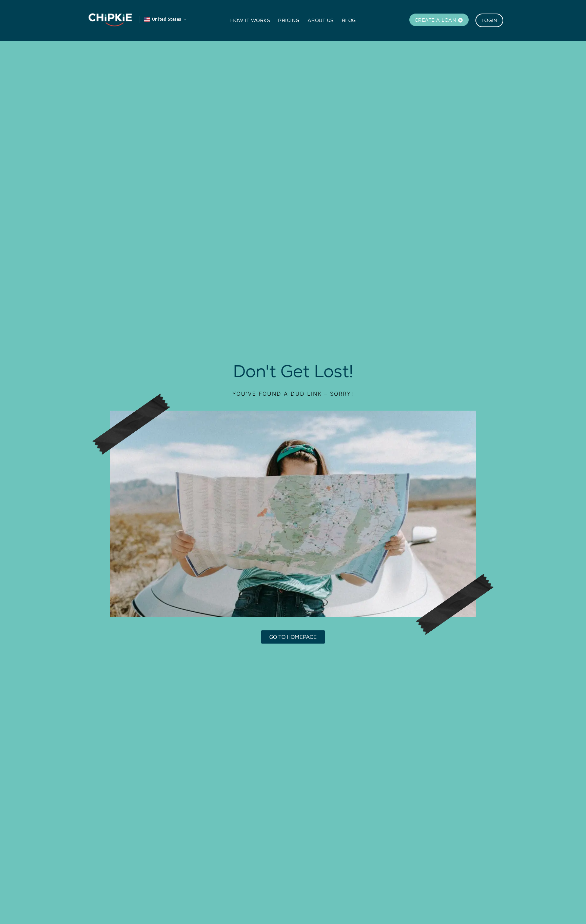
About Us (321, 20)
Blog (349, 20)
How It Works (250, 20)
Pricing (288, 20)
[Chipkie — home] (110, 19)
